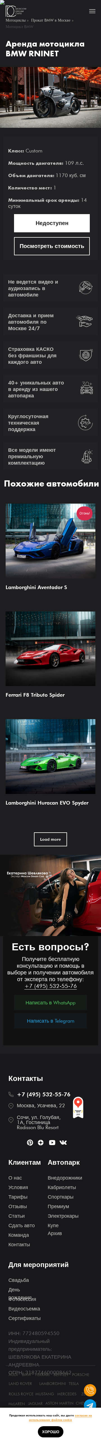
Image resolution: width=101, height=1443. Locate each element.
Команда (18, 1235)
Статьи (16, 1216)
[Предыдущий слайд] (4, 97)
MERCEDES (66, 1394)
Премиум (58, 1206)
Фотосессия (22, 1299)
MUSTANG (44, 1394)
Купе (53, 1225)
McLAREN (16, 1404)
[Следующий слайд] (96, 97)
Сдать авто (21, 1225)
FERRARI (42, 1374)
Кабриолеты (62, 1187)
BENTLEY (61, 1374)
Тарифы (17, 1197)
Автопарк (64, 1162)
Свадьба (18, 1280)
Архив (55, 1233)
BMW (26, 1374)
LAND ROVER (20, 1383)
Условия (18, 1187)
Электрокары (63, 1216)
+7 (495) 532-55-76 (50, 986)
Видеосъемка (24, 1309)
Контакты (19, 1244)
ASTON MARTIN (59, 1403)
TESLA (74, 1383)
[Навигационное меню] (92, 11)
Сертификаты (24, 1318)
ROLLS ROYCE (21, 1394)
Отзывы (17, 1206)
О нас (15, 1178)
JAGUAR (35, 1403)
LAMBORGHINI (52, 1383)
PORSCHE (80, 1374)
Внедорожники (65, 1178)
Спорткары (61, 1197)
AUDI (13, 1374)
